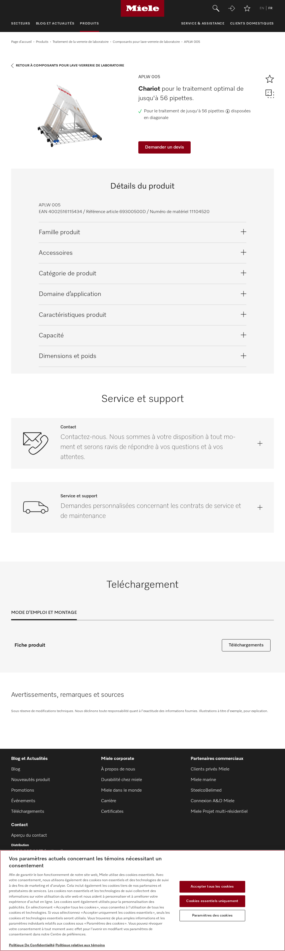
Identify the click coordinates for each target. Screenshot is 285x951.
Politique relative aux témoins (80, 945)
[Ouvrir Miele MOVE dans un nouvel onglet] (231, 8)
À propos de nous (118, 769)
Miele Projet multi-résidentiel (219, 811)
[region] (142, 900)
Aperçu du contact (29, 835)
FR (270, 8)
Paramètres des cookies (212, 915)
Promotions (22, 790)
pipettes (216, 111)
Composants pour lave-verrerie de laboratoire (146, 42)
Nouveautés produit (30, 780)
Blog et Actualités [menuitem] (55, 23)
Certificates (112, 811)
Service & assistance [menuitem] (203, 23)
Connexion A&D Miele (212, 801)
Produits (42, 42)
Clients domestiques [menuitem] (252, 23)
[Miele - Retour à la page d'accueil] (142, 8)
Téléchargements (246, 645)
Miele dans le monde (121, 790)
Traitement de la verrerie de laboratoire (81, 42)
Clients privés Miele (210, 769)
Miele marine (203, 780)
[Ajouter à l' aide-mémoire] (247, 8)
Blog (15, 769)
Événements (23, 801)
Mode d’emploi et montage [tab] (44, 613)
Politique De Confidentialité (32, 945)
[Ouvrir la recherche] (216, 8)
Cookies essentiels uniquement (212, 901)
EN (262, 8)
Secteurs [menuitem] (20, 23)
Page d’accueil (21, 42)
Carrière (108, 801)
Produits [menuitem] (89, 23)
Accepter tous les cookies (212, 887)
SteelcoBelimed (206, 790)
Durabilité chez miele (121, 780)
